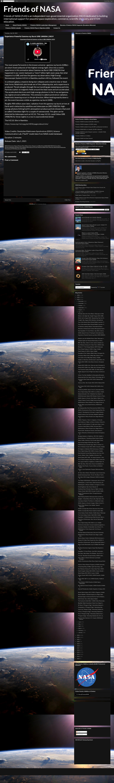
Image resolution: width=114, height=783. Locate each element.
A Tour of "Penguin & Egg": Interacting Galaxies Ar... (90, 611)
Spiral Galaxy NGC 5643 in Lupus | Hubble (88, 573)
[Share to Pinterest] (28, 152)
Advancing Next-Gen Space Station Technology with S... (91, 377)
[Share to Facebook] (27, 152)
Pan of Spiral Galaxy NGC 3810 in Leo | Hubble (89, 522)
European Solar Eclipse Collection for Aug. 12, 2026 (94, 266)
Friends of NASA (32, 8)
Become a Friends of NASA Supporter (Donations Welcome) (78, 25)
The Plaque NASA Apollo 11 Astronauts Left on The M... (91, 480)
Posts (78, 732)
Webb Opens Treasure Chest (82, 195)
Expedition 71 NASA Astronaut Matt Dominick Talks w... (91, 517)
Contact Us (57, 28)
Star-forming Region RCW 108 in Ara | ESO (88, 442)
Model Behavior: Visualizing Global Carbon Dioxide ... (91, 438)
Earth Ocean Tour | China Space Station (88, 598)
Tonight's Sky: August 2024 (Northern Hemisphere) (90, 320)
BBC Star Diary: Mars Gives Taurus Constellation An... (91, 463)
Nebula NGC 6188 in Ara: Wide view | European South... (92, 367)
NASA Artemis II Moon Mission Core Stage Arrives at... (91, 402)
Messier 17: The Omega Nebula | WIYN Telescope (90, 347)
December (81, 301)
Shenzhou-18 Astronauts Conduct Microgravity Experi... (91, 328)
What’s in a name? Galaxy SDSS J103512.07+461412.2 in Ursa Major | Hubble (93, 233)
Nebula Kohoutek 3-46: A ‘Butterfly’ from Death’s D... (91, 394)
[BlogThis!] (24, 152)
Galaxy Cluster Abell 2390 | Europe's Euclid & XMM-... (91, 491)
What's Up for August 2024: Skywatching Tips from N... (91, 318)
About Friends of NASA (20, 25)
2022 (78, 637)
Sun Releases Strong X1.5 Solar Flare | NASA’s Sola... (91, 344)
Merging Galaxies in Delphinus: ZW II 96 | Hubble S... (91, 436)
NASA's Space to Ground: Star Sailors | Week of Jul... (91, 398)
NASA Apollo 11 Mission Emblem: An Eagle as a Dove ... (91, 484)
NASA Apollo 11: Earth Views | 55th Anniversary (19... (91, 482)
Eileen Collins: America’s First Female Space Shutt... (91, 440)
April (79, 626)
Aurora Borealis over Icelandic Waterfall (91, 217)
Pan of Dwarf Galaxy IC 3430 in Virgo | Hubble (89, 349)
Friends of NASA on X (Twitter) (82, 135)
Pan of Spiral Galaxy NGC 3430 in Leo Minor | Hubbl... (91, 391)
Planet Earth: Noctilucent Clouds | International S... (90, 430)
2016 (78, 650)
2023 (78, 635)
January (80, 632)
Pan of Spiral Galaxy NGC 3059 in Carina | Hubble (90, 451)
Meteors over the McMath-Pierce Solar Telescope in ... (91, 338)
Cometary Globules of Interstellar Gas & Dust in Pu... (91, 527)
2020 (78, 641)
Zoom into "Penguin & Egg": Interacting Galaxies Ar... (91, 609)
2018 (78, 645)
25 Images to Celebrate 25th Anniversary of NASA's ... (91, 449)
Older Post (67, 200)
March (80, 628)
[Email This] (22, 152)
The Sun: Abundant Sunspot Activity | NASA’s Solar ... (91, 555)
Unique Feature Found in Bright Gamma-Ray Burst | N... (92, 400)
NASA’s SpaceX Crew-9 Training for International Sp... (91, 333)
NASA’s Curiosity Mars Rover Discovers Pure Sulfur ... (91, 508)
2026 (78, 295)
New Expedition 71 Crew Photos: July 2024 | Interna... (91, 330)
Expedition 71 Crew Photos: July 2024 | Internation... (91, 551)
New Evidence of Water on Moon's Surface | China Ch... (91, 422)
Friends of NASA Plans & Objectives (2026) (37, 28)
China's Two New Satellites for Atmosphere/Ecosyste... (91, 375)
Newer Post (8, 200)
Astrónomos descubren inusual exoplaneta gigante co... (91, 524)
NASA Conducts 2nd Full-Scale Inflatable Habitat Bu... (91, 414)
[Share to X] (25, 152)
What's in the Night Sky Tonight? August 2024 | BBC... (91, 316)
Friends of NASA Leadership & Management (43, 25)
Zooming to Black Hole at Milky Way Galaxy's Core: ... (91, 355)
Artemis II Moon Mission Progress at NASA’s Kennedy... (91, 564)
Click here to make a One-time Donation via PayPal (88, 160)
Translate (102, 287)
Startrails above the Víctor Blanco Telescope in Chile (91, 313)
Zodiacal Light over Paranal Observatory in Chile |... (90, 340)
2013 (78, 656)
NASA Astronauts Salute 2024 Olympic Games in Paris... (92, 396)
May (79, 624)
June (79, 622)
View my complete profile (81, 180)
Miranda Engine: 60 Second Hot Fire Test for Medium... (91, 596)
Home (7, 25)
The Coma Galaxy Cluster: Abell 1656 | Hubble (89, 515)
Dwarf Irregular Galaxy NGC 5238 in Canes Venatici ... (91, 571)
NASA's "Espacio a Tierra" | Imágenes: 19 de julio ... (91, 420)
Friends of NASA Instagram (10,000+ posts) (86, 124)
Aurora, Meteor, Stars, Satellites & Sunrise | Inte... (90, 455)
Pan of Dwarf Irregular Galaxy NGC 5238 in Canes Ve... (91, 459)
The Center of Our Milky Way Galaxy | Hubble (89, 357)
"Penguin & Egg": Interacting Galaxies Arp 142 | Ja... (91, 615)
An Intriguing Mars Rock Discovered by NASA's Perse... (91, 408)
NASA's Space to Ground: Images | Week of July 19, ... (91, 503)
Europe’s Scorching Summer (82, 201)
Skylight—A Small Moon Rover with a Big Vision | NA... (91, 498)
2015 (78, 652)
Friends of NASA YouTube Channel (84, 138)
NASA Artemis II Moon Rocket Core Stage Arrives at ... (91, 428)
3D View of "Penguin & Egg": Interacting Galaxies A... (91, 605)
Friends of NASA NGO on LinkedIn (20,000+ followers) (88, 129)
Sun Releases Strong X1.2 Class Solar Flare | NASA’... (91, 568)
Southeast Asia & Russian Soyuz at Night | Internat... (91, 489)
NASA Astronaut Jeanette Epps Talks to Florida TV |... (91, 444)
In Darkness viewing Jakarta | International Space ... (91, 326)
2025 (78, 297)
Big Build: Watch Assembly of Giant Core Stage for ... (91, 603)
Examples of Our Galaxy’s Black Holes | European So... (91, 353)
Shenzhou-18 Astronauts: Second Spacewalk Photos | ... (92, 542)
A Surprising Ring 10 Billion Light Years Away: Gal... (90, 566)
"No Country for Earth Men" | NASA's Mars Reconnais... (91, 601)
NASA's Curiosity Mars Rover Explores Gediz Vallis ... (91, 510)
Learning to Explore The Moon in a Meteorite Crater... (91, 501)
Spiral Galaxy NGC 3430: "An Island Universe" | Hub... (91, 457)
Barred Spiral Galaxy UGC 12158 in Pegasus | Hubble (91, 592)
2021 (78, 639)
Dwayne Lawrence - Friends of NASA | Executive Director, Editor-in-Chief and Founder (92, 173)
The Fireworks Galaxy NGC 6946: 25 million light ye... (91, 369)
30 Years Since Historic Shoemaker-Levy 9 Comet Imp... (92, 472)
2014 (78, 654)
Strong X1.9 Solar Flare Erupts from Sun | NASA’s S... (91, 540)
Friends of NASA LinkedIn (13, 28)
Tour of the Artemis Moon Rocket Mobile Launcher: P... (91, 322)
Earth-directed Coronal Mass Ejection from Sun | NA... (91, 453)
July (79, 311)
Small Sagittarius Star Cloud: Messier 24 (88, 487)
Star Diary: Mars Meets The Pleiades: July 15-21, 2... (91, 553)
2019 (78, 643)
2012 (78, 658)
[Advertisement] (92, 713)
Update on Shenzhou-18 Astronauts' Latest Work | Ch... (91, 359)
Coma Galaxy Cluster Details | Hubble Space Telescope (91, 513)
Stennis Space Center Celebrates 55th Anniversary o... (91, 538)
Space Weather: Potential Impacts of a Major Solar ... (91, 594)
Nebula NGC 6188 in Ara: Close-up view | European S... (91, 365)
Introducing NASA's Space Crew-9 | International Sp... (91, 389)
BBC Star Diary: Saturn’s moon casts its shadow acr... (91, 342)
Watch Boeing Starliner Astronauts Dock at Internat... (91, 496)
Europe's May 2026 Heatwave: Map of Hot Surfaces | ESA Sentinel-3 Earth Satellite (95, 259)
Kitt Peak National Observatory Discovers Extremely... (91, 532)
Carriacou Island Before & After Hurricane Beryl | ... (90, 426)
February (80, 630)
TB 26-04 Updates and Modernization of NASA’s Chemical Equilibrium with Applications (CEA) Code (89, 192)
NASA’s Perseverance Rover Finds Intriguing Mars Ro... (91, 410)
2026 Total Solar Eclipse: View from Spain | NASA (94, 273)
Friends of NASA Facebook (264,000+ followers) (87, 121)
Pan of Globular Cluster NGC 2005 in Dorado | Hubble (91, 446)
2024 (78, 299)
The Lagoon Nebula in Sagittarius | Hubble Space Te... (91, 461)
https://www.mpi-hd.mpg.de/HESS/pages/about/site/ (26, 124)
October (80, 305)
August (80, 309)
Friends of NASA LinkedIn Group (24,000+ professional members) (91, 126)
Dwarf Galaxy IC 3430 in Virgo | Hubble (87, 351)
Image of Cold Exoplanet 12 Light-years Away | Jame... (91, 424)
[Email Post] (20, 152)
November (81, 303)
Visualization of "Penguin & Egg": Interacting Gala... (90, 607)
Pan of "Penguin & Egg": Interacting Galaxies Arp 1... (91, 613)
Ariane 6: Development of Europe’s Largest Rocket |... (91, 412)
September (81, 307)
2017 (78, 648)
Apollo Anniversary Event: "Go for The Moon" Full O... (91, 475)
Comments (80, 734)
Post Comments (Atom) (40, 204)
